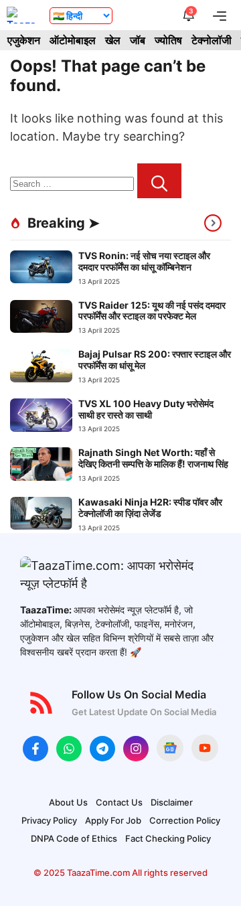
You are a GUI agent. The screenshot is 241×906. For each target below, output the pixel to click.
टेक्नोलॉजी (211, 40)
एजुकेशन (23, 40)
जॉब (137, 40)
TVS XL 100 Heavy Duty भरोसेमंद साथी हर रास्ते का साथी (146, 409)
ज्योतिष (168, 40)
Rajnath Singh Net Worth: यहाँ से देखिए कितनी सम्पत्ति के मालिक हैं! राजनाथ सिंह (153, 458)
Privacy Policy (49, 820)
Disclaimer (172, 802)
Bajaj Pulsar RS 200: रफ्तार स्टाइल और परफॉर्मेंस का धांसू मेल (154, 359)
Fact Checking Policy (168, 838)
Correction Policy (184, 820)
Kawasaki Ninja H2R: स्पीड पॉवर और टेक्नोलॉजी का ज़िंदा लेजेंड (150, 507)
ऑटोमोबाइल (73, 40)
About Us (68, 802)
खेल (112, 40)
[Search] (159, 181)
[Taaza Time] (21, 15)
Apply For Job (113, 820)
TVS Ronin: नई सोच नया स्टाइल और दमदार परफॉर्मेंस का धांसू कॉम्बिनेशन (144, 261)
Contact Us (119, 802)
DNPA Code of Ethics (74, 838)
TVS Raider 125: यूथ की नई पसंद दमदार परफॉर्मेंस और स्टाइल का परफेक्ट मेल (152, 310)
